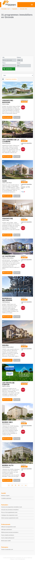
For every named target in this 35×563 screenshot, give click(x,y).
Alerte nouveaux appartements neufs (9, 518)
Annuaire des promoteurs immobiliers (10, 509)
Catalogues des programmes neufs (9, 515)
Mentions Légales (5, 495)
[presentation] (3, 79)
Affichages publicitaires (6, 529)
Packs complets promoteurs (7, 535)
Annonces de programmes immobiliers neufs (11, 507)
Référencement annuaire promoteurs (9, 532)
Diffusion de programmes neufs (8, 526)
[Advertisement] (17, 37)
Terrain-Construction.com (7, 549)
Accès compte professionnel (7, 538)
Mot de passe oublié (6, 540)
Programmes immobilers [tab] (11, 79)
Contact (17, 117)
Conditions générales (6, 498)
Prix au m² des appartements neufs (9, 512)
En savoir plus (8, 117)
